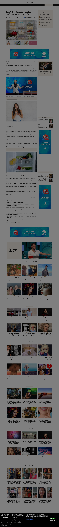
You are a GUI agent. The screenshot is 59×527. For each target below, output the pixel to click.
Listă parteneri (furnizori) (29, 519)
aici (13, 522)
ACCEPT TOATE (52, 518)
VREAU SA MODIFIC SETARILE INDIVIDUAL (52, 520)
